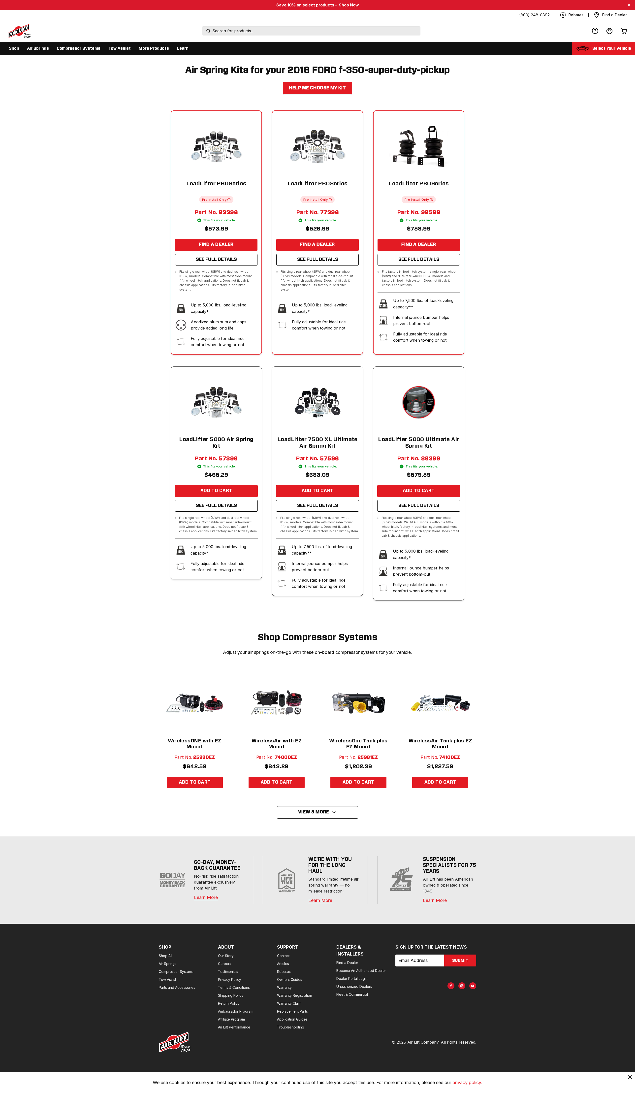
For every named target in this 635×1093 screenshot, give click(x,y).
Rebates (284, 971)
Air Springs (167, 963)
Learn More (206, 897)
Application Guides (292, 1019)
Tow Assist (167, 979)
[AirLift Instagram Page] (461, 985)
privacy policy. (467, 1082)
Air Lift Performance (234, 1027)
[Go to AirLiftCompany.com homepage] (174, 1042)
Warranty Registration (294, 995)
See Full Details (216, 259)
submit (460, 960)
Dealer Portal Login (352, 978)
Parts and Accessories (177, 987)
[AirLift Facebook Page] (450, 985)
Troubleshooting (290, 1027)
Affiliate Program (231, 1019)
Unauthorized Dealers (354, 986)
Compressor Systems (176, 971)
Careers (224, 963)
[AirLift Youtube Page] (472, 985)
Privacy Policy (229, 979)
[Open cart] (624, 31)
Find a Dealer (216, 244)
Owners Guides (289, 979)
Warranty (284, 987)
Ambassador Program (235, 1011)
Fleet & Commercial (352, 994)
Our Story (226, 956)
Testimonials (228, 971)
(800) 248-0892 (534, 14)
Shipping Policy (230, 995)
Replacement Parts (292, 1011)
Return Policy (229, 1003)
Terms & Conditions (234, 987)
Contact (283, 956)
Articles (283, 963)
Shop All (165, 956)
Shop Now (349, 4)
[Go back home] (19, 31)
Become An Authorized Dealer (361, 970)
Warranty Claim (289, 1003)
